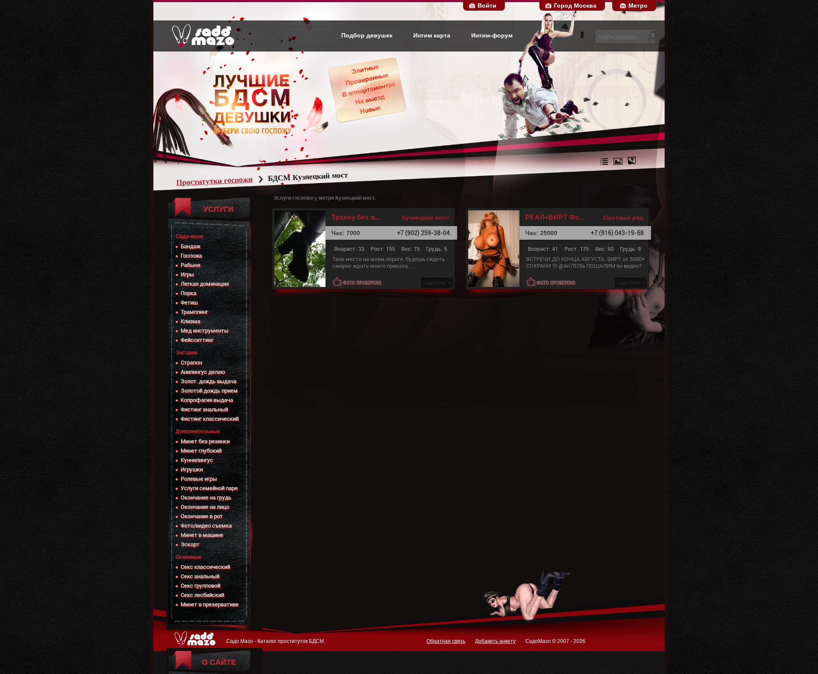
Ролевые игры (199, 479)
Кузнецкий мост (425, 217)
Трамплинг (194, 312)
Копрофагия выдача (207, 400)
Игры (187, 274)
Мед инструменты (204, 330)
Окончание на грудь (206, 497)
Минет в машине (202, 535)
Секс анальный (200, 576)
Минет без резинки (205, 441)
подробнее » (436, 282)
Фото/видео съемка (206, 525)
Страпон (191, 362)
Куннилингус (197, 460)
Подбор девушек (366, 35)
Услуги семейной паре (209, 488)
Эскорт (190, 544)
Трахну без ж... (355, 217)
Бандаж (190, 246)
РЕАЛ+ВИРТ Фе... (554, 217)
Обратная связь (445, 641)
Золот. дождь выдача (208, 381)
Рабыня (190, 265)
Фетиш (189, 302)
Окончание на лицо (205, 507)
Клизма (190, 321)
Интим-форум (492, 35)
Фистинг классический (210, 419)
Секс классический (205, 567)
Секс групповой (200, 585)
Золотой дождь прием (209, 390)
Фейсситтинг (197, 340)
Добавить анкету (495, 641)
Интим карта (431, 35)
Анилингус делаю (203, 372)
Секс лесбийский (202, 595)
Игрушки (192, 469)
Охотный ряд (623, 217)
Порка (188, 293)
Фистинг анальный (204, 409)
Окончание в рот (202, 516)
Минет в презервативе (210, 604)
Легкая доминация (205, 284)
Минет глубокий (201, 450)
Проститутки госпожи (214, 181)
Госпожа (191, 255)
